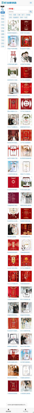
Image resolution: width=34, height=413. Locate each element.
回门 (23, 15)
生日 (2, 22)
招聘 (2, 34)
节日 (2, 40)
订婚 (18, 15)
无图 (14, 15)
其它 (2, 43)
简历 (2, 37)
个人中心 (25, 411)
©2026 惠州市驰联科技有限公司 (16, 405)
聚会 (2, 19)
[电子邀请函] (9, 2)
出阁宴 (28, 15)
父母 (10, 17)
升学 (2, 46)
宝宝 (2, 16)
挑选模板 (8, 411)
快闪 (21, 17)
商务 (2, 31)
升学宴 (11, 9)
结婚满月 (16, 17)
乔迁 (2, 25)
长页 (25, 17)
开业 (2, 28)
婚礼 (2, 13)
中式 (10, 15)
